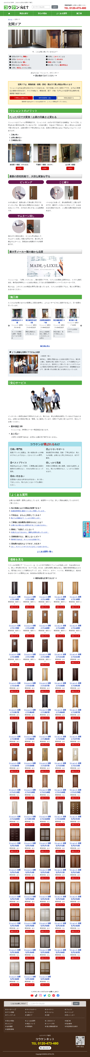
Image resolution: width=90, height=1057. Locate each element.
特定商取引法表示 (72, 1026)
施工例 (79, 13)
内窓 (48, 1015)
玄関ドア (29, 1015)
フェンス (69, 1009)
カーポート (10, 1009)
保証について (31, 1024)
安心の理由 (42, 13)
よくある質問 (61, 13)
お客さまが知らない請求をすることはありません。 (29, 525)
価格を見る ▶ (14, 607)
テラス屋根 (10, 1012)
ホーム (10, 19)
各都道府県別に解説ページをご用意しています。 (28, 511)
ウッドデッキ (11, 1015)
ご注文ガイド (51, 1021)
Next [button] (81, 326)
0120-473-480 (75, 8)
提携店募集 (10, 1029)
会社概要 (10, 1026)
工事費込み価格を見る (21, 98)
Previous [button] (9, 326)
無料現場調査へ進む (45, 98)
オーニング (69, 1012)
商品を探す (24, 13)
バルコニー (30, 1012)
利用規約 (29, 1026)
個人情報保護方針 (52, 1026)
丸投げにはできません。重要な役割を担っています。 (30, 532)
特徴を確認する (69, 98)
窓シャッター (70, 1015)
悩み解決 (69, 1024)
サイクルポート (32, 1009)
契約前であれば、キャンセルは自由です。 (26, 539)
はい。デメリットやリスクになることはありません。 (30, 546)
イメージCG (50, 1024)
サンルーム (50, 1012)
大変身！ (19, 168)
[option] (17, 322)
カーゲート (50, 1009)
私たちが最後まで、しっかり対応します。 (26, 518)
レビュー (10, 1024)
